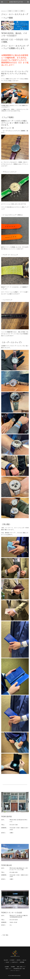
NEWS (19, 960)
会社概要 (7, 966)
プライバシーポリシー (15, 970)
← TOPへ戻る (4, 935)
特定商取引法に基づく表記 (19, 968)
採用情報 (22, 962)
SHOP (7, 962)
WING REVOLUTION (16, 975)
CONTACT (15, 962)
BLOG (24, 960)
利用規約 (13, 966)
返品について (8, 968)
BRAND (6, 960)
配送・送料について (21, 966)
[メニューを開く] (3, 2)
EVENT (12, 960)
